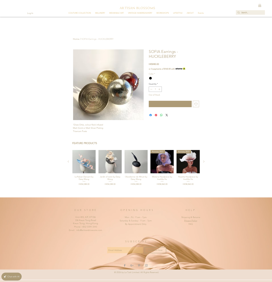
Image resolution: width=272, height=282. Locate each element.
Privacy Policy (190, 220)
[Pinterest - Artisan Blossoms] (139, 265)
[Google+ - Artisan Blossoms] (132, 265)
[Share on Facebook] (150, 115)
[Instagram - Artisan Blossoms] (146, 265)
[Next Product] (204, 161)
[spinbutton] (155, 89)
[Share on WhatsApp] (161, 115)
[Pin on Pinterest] (156, 115)
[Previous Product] (68, 161)
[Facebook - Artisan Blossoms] (124, 265)
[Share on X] (166, 115)
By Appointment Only (135, 224)
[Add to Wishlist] (196, 104)
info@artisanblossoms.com (89, 230)
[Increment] (159, 89)
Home (76, 39)
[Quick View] (84, 161)
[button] (79, 13)
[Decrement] (151, 89)
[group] (136, 172)
